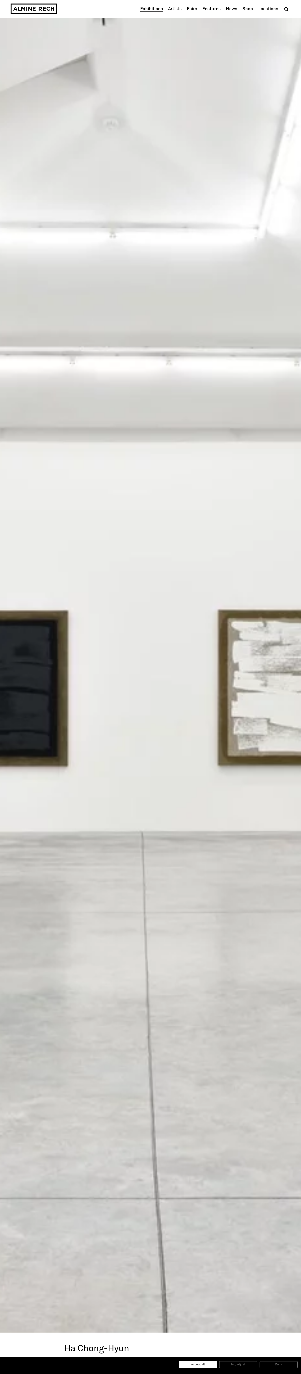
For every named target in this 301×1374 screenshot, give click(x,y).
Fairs (192, 9)
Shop (247, 8)
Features (211, 9)
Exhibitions (151, 9)
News (231, 9)
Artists (175, 9)
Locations (268, 9)
